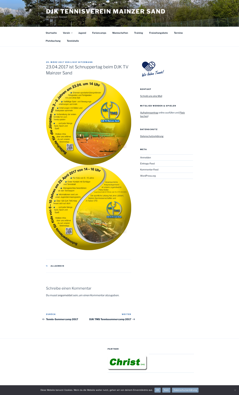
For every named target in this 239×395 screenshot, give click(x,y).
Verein (66, 32)
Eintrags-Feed (147, 163)
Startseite (51, 32)
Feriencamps (99, 32)
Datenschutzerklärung (151, 136)
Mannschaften (120, 32)
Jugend (82, 32)
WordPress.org (148, 175)
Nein (166, 390)
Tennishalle (73, 40)
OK (157, 390)
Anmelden (145, 157)
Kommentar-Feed (149, 169)
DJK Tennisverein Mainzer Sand (106, 11)
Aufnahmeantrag (149, 112)
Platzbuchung (53, 40)
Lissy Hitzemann (81, 62)
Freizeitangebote (158, 32)
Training (138, 32)
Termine (178, 32)
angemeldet (65, 295)
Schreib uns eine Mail (151, 96)
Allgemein (57, 266)
